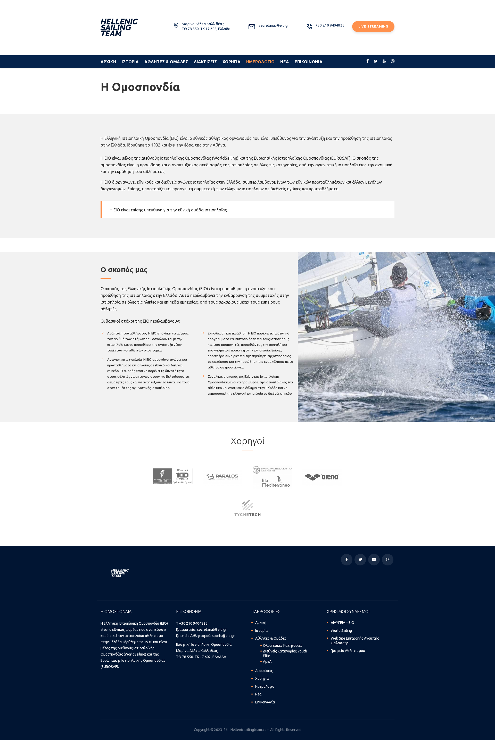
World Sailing (341, 631)
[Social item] (367, 62)
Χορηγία (262, 678)
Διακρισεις (205, 61)
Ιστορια (130, 61)
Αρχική (260, 623)
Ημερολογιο (260, 61)
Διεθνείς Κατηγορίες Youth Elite (285, 653)
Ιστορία (261, 631)
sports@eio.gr (223, 636)
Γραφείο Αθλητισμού (348, 651)
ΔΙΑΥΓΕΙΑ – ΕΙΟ (342, 623)
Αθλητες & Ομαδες (166, 61)
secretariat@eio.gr (212, 629)
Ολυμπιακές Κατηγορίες (282, 645)
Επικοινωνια (309, 61)
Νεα (284, 61)
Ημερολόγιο (264, 686)
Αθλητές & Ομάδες (270, 638)
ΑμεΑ (267, 661)
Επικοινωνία (265, 702)
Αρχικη (108, 61)
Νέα (258, 694)
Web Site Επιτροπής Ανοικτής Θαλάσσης (355, 640)
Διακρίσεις (264, 671)
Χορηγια (231, 61)
